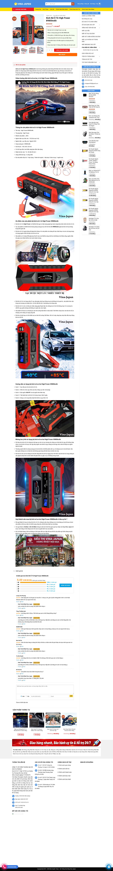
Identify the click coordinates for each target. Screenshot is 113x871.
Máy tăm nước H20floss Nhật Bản (53, 751)
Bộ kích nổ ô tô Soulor (77, 749)
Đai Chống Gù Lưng (87, 18)
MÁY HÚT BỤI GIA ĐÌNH (88, 33)
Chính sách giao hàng (88, 9)
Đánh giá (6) (19, 571)
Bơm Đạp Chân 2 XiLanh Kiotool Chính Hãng (69, 730)
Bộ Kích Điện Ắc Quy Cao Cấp (90, 50)
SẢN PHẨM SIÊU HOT (88, 53)
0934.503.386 (88, 80)
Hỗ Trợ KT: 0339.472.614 (21, 802)
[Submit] (72, 3)
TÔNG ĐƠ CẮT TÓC (87, 59)
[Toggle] (99, 25)
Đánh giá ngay (65, 585)
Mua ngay (62, 54)
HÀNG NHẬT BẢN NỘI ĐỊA (89, 27)
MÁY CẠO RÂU (86, 30)
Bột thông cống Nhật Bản (28, 749)
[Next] (41, 30)
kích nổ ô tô (36, 522)
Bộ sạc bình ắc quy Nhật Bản (20, 751)
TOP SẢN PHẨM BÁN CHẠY (89, 62)
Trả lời (17, 601)
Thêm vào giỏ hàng (62, 50)
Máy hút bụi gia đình (93, 751)
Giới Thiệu (45, 9)
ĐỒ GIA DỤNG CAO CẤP (88, 24)
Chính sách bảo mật (64, 776)
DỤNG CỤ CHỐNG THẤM (88, 16)
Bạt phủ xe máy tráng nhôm (80, 751)
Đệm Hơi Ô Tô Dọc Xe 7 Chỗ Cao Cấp (53, 730)
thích (22, 601)
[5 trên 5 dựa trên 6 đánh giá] (61, 23)
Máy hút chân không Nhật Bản (91, 749)
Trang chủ (49, 15)
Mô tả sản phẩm (20, 65)
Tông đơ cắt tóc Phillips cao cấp (52, 753)
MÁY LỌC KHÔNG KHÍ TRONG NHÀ (90, 40)
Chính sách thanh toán (65, 772)
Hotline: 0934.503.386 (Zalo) (22, 796)
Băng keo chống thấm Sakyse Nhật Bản (61, 749)
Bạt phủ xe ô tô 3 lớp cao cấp (42, 749)
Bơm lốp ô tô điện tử (67, 751)
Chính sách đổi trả (74, 9)
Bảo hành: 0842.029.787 (21, 799)
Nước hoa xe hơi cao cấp (19, 753)
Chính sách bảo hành (62, 9)
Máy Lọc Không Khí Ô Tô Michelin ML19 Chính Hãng (20, 730)
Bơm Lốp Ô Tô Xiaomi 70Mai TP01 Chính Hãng (37, 730)
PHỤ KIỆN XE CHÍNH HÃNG (89, 47)
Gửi (71, 696)
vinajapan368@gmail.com (91, 83)
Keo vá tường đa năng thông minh (35, 753)
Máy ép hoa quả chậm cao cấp (36, 751)
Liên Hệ (52, 9)
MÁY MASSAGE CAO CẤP (89, 44)
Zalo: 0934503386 (90, 86)
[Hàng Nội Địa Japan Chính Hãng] (27, 4)
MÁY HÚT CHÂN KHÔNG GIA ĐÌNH (91, 36)
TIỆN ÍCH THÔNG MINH (88, 56)
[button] (83, 3)
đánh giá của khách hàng (38, 580)
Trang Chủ (38, 9)
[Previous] (15, 30)
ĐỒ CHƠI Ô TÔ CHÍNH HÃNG (89, 21)
